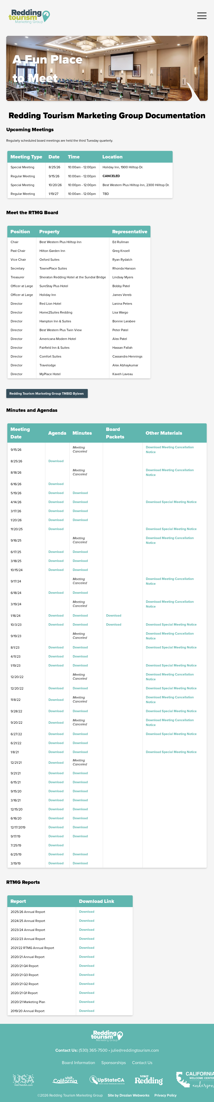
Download (56, 461)
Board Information (78, 1062)
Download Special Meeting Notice (171, 501)
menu (202, 16)
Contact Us (142, 1062)
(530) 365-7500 (93, 1050)
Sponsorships (113, 1062)
